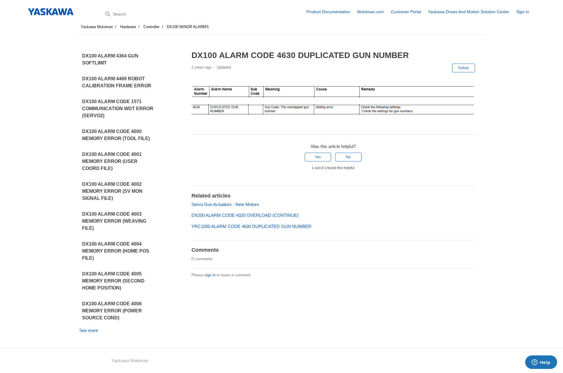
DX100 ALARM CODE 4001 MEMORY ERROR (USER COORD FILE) (112, 161)
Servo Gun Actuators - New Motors (225, 204)
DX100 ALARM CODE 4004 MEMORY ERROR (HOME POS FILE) (115, 250)
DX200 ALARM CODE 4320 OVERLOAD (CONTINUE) (245, 215)
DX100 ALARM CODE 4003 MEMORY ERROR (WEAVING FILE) (114, 221)
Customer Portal (406, 11)
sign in (210, 275)
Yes (318, 157)
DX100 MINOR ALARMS (188, 27)
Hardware (128, 27)
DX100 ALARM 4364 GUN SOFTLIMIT (110, 59)
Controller (151, 27)
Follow (463, 68)
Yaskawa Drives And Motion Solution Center (468, 11)
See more (88, 330)
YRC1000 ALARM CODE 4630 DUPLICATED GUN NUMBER (251, 226)
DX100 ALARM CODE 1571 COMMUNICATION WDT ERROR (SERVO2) (117, 108)
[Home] (51, 11)
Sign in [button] (522, 11)
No (348, 157)
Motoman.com (370, 11)
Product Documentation (328, 11)
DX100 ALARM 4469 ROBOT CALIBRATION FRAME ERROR (116, 82)
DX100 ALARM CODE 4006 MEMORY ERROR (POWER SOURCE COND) (112, 310)
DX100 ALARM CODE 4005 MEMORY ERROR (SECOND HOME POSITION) (113, 280)
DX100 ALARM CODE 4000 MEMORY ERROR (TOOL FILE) (116, 135)
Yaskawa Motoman (97, 27)
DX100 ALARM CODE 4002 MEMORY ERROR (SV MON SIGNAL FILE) (112, 191)
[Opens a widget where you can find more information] (541, 362)
